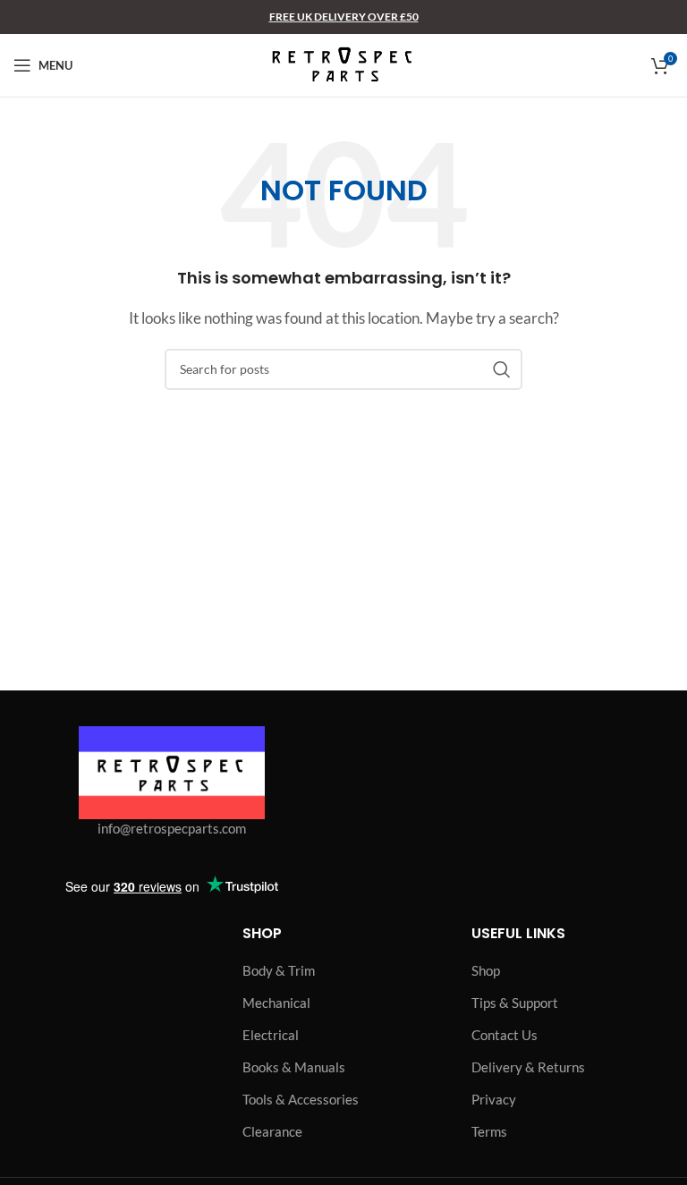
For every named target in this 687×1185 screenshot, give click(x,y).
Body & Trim (278, 970)
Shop (485, 970)
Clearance (272, 1131)
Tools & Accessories (300, 1099)
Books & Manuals (293, 1067)
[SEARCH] (501, 369)
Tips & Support (514, 1003)
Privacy (493, 1099)
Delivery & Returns (528, 1067)
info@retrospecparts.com (172, 828)
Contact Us (504, 1035)
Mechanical (276, 1003)
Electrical (270, 1035)
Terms (489, 1131)
